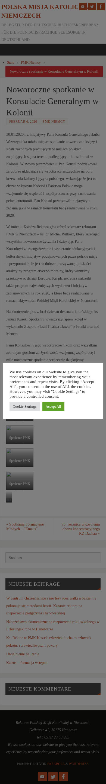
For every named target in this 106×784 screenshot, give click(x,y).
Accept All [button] (53, 406)
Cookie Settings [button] (24, 406)
